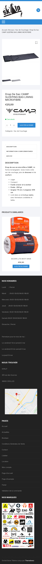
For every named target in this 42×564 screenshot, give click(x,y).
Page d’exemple (8, 479)
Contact (5, 450)
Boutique (5, 438)
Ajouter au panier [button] (21, 266)
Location (5, 461)
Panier (4, 485)
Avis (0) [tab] (9, 156)
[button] (36, 42)
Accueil (4, 30)
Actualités (5, 432)
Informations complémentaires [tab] (19, 151)
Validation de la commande (12, 491)
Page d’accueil (7, 473)
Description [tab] (11, 146)
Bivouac (11, 30)
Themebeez (29, 561)
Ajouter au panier (26, 125)
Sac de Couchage (22, 30)
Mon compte (6, 467)
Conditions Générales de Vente (13, 444)
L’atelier (5, 456)
